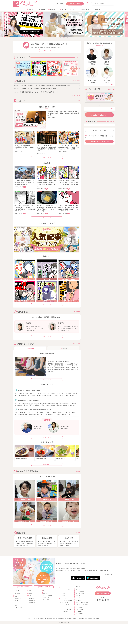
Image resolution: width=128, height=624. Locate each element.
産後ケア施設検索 (47, 595)
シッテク (78, 595)
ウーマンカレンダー (80, 591)
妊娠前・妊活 (18, 598)
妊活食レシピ (32, 602)
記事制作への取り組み (23, 586)
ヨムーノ (78, 598)
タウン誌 (62, 595)
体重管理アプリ (64, 612)
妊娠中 (16, 600)
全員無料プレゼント (65, 602)
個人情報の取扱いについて (51, 618)
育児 (16, 605)
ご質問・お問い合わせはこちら (99, 141)
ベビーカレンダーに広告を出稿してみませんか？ (99, 114)
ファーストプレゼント (65, 605)
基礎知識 (52, 9)
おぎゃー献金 (79, 611)
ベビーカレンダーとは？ (33, 618)
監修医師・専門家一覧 (44, 586)
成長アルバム (85, 9)
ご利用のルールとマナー (99, 131)
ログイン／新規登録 (74, 4)
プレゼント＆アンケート (66, 600)
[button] (14, 68)
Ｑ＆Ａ (64, 9)
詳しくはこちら (108, 574)
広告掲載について (83, 618)
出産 (16, 603)
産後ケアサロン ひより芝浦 (82, 604)
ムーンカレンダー (80, 589)
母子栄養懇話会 (79, 613)
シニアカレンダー (80, 593)
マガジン (62, 593)
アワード (62, 591)
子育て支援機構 (79, 609)
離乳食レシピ (32, 598)
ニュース (31, 9)
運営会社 (42, 618)
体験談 (30, 593)
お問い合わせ (96, 618)
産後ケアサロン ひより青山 (82, 602)
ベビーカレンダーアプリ (66, 609)
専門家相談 (42, 9)
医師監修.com (79, 600)
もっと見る (46, 157)
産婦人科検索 (46, 597)
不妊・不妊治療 (18, 607)
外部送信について (62, 618)
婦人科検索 (46, 599)
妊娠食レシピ (32, 600)
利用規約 (90, 618)
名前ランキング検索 (65, 589)
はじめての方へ (60, 4)
